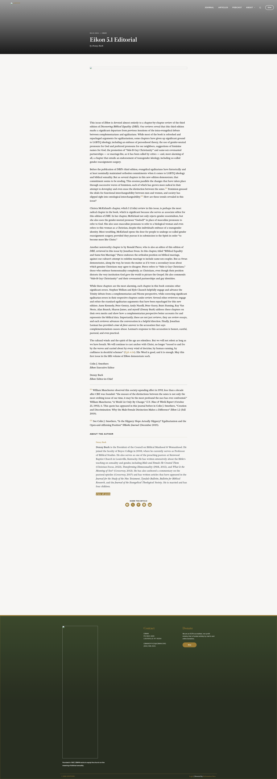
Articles (223, 7)
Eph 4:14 (129, 352)
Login (191, 776)
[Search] (260, 7)
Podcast (237, 7)
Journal (209, 7)
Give (269, 7)
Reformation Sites (209, 776)
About (249, 7)
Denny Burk (101, 442)
